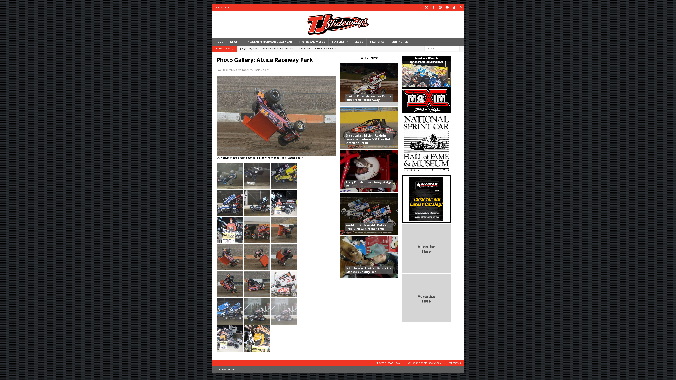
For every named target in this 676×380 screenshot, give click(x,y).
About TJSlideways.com (388, 363)
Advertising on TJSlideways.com (424, 363)
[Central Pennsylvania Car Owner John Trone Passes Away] (369, 84)
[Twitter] (427, 7)
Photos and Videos (312, 41)
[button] (230, 176)
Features (338, 41)
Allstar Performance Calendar (270, 41)
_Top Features (229, 69)
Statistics (377, 41)
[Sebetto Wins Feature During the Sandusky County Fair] (369, 256)
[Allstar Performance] (426, 221)
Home (219, 41)
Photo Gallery (261, 69)
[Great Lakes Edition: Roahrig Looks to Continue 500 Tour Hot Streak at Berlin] (369, 128)
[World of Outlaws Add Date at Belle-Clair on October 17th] (369, 214)
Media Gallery (245, 69)
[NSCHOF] (426, 171)
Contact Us (400, 41)
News (233, 41)
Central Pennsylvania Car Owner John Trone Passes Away (369, 98)
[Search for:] (442, 48)
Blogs (359, 41)
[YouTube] (447, 7)
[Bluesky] (461, 7)
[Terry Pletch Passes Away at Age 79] (369, 170)
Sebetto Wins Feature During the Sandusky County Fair (369, 270)
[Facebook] (433, 7)
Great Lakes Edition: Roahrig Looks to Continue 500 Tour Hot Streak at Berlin (368, 139)
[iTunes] (454, 7)
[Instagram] (440, 7)
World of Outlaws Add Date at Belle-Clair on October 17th (367, 227)
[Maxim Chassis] (426, 111)
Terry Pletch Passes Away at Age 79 (369, 184)
